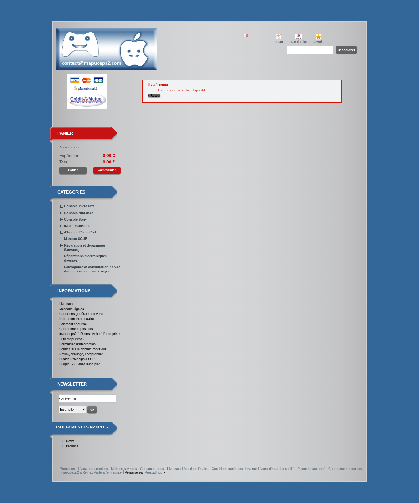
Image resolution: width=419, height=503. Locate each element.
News (70, 441)
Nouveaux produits (94, 468)
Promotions (68, 468)
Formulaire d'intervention (77, 344)
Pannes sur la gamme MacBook (83, 349)
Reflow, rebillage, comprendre (81, 354)
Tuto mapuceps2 (71, 339)
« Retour (154, 95)
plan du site (298, 42)
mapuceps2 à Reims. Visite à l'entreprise (89, 334)
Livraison (66, 303)
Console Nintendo (79, 213)
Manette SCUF (75, 238)
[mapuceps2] (106, 68)
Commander (107, 169)
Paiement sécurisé (73, 324)
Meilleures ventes (124, 468)
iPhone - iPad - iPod (80, 232)
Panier (65, 133)
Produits (72, 446)
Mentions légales (71, 309)
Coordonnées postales (76, 329)
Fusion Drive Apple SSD (77, 359)
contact (278, 42)
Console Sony (75, 219)
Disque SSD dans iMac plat (79, 364)
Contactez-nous (152, 468)
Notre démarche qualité (76, 319)
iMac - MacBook (77, 226)
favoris (318, 42)
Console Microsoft (79, 206)
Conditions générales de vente (81, 314)
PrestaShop (153, 472)
